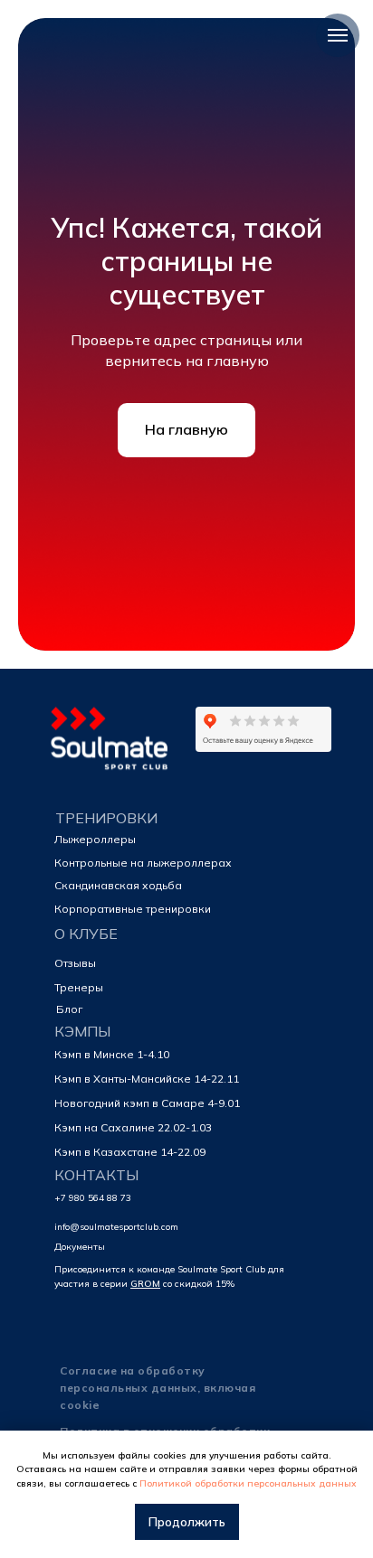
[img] (111, 742)
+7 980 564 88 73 (92, 1198)
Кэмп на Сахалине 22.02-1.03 (133, 1127)
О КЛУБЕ (86, 933)
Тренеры (78, 987)
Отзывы (75, 963)
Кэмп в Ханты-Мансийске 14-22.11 (146, 1078)
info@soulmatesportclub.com (116, 1227)
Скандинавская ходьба (118, 885)
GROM (145, 1284)
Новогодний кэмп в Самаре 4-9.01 (147, 1103)
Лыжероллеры (95, 839)
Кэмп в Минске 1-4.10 (111, 1054)
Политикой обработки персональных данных (248, 1483)
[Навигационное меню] (338, 35)
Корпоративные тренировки (132, 908)
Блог (69, 1009)
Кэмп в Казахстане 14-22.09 (130, 1152)
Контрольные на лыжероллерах (143, 862)
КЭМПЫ (82, 1031)
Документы (79, 1247)
